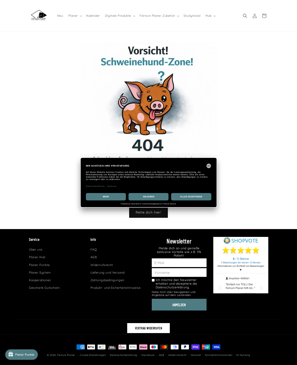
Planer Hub (37, 257)
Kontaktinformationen (218, 354)
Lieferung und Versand (107, 272)
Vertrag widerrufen (148, 328)
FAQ (93, 249)
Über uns (36, 249)
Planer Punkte (39, 265)
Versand (196, 354)
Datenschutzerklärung (123, 354)
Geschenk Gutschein (44, 288)
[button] (75, 15)
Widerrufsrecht (101, 265)
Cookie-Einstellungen (93, 354)
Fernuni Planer (66, 355)
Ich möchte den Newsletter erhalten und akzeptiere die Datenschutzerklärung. (176, 283)
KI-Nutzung (243, 354)
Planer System (40, 272)
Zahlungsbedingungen (107, 280)
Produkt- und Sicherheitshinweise (115, 288)
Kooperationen (40, 280)
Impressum (148, 354)
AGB (93, 257)
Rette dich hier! (148, 212)
